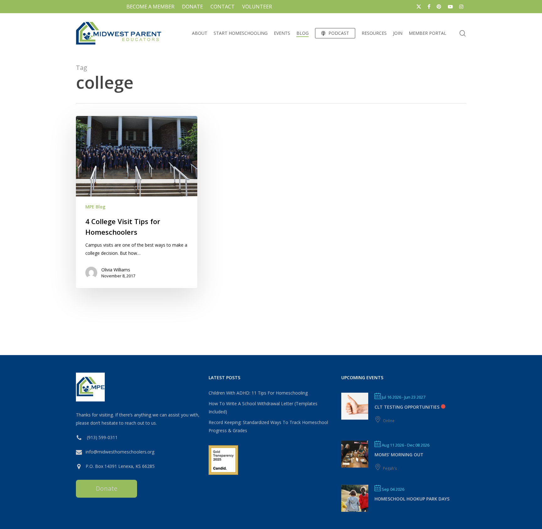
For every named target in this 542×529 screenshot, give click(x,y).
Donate (106, 488)
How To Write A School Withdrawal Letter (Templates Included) (263, 408)
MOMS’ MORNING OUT (399, 455)
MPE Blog (95, 207)
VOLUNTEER (257, 6)
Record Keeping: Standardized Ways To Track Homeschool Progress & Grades (268, 426)
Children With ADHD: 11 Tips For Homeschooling (258, 393)
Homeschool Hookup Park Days (412, 499)
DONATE (192, 6)
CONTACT (222, 6)
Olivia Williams (115, 270)
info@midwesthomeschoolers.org (120, 452)
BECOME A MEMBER (150, 6)
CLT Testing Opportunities (407, 407)
